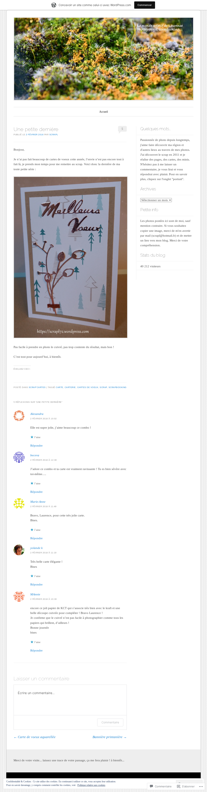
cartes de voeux (87, 387)
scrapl (53, 134)
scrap (103, 387)
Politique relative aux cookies (91, 785)
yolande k (36, 548)
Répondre (36, 445)
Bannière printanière (110, 737)
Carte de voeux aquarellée (35, 737)
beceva (34, 455)
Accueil (103, 111)
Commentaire (110, 722)
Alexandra (36, 413)
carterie (70, 387)
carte (59, 387)
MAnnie (35, 594)
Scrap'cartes (37, 387)
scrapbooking (118, 387)
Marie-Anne (37, 501)
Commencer (144, 4)
